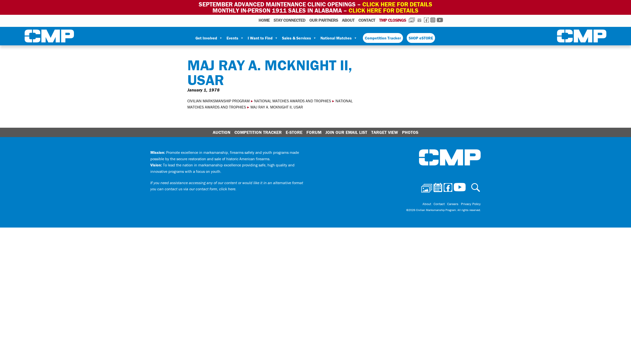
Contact (366, 20)
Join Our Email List (346, 132)
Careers (452, 204)
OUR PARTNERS (323, 20)
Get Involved (206, 38)
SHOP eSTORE (421, 38)
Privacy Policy (471, 204)
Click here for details (397, 4)
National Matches (336, 38)
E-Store (294, 132)
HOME (264, 20)
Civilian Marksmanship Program (49, 37)
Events (232, 38)
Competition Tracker (383, 38)
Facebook (426, 20)
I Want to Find (260, 38)
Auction (221, 132)
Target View (384, 132)
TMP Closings (392, 20)
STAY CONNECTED (289, 20)
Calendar (419, 20)
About (348, 20)
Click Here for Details (384, 10)
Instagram (432, 20)
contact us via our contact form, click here (200, 188)
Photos (412, 20)
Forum (313, 132)
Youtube (440, 20)
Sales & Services (296, 38)
